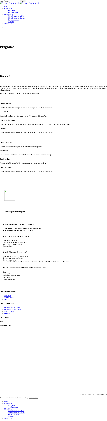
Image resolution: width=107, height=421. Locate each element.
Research (7, 313)
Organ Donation (9, 311)
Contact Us (8, 299)
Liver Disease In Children (12, 309)
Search (23, 1)
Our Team (7, 296)
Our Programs (8, 298)
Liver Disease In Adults (12, 308)
